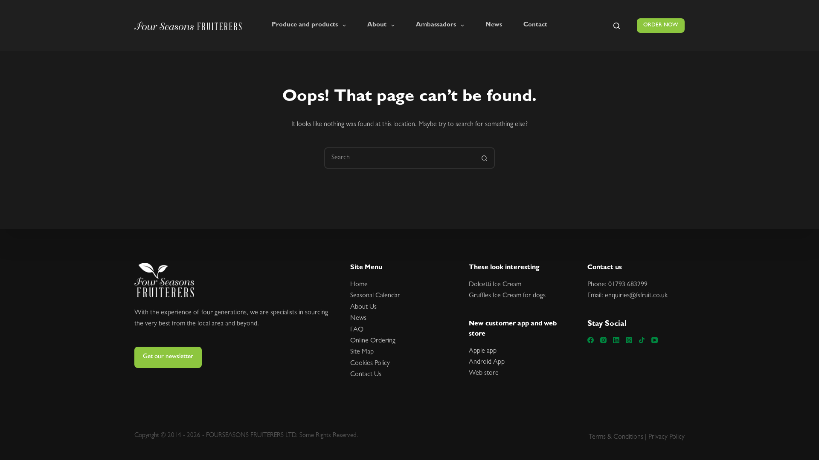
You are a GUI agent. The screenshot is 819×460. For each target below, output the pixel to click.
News (493, 25)
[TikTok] (642, 340)
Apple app (483, 351)
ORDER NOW (660, 25)
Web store (484, 373)
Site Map (362, 352)
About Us (363, 307)
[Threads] (629, 340)
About (376, 25)
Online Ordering (372, 341)
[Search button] (484, 158)
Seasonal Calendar (375, 296)
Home (359, 285)
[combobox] (399, 158)
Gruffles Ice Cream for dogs (507, 296)
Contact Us (365, 374)
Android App (487, 362)
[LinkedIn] (616, 340)
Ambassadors (436, 25)
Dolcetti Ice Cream (495, 285)
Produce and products (305, 25)
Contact (535, 25)
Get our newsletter (168, 357)
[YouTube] (654, 340)
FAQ (356, 330)
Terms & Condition (615, 437)
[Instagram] (603, 340)
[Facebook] (590, 340)
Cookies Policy (370, 363)
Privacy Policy (666, 437)
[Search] (616, 26)
